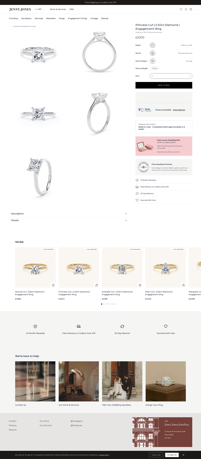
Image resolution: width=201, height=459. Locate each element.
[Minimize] (183, 454)
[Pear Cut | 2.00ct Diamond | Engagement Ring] (165, 273)
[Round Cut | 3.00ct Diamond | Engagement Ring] (35, 273)
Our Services (46, 425)
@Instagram (77, 421)
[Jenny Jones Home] (26, 9)
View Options (179, 110)
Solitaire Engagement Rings (25, 26)
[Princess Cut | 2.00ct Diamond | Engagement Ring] (79, 273)
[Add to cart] (53, 285)
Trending (13, 18)
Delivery (13, 425)
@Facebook (76, 425)
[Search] (181, 9)
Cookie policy (104, 455)
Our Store (44, 421)
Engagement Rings (77, 18)
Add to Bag (164, 85)
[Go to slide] (101, 304)
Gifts (71, 9)
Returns (12, 430)
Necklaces (26, 18)
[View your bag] (191, 9)
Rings (62, 18)
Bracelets (51, 18)
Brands (104, 18)
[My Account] (186, 9)
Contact (12, 421)
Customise (156, 455)
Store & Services (58, 9)
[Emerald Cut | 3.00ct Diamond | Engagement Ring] (122, 273)
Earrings (39, 18)
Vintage (94, 18)
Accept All (172, 455)
